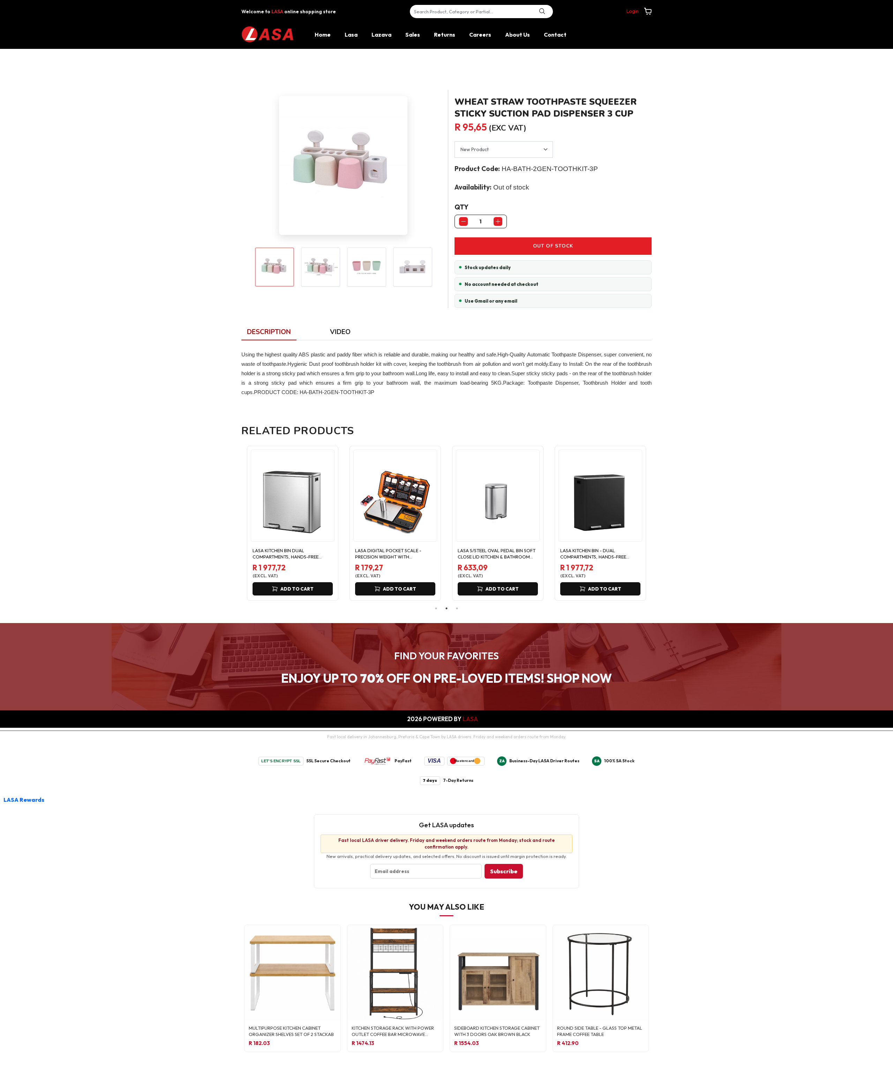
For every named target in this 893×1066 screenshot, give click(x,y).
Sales (412, 34)
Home (323, 34)
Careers (480, 34)
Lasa (351, 34)
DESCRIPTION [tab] (269, 331)
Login (632, 11)
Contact (555, 34)
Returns (444, 34)
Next (656, 523)
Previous (236, 523)
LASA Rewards (23, 799)
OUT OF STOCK (553, 246)
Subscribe (503, 871)
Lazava (381, 34)
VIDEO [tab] (340, 331)
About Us (517, 34)
